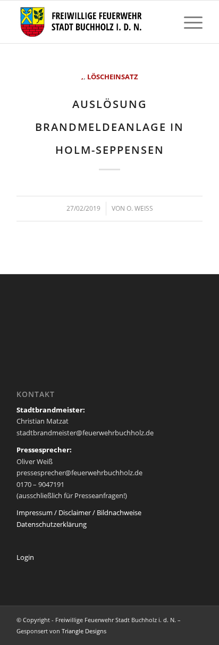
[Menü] (188, 22)
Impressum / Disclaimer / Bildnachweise (78, 512)
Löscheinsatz (112, 76)
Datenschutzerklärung (51, 524)
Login (25, 557)
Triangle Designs (84, 631)
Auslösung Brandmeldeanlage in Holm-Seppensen (109, 127)
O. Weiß (140, 208)
